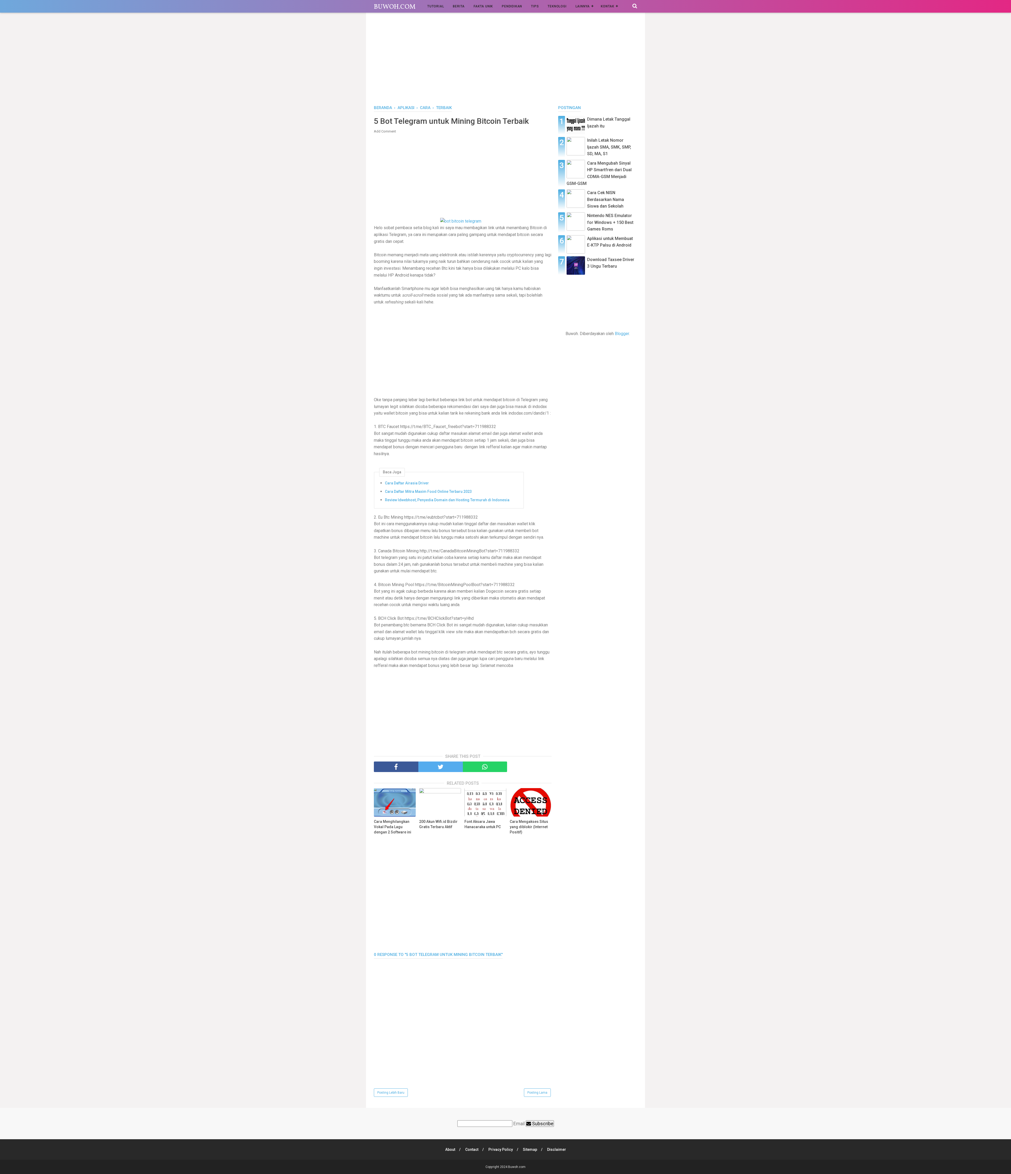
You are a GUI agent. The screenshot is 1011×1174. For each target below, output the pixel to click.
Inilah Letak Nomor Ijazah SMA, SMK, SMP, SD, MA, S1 (609, 147)
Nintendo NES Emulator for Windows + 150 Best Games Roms (610, 222)
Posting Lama (537, 1092)
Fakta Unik (483, 6)
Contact (471, 1149)
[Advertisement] (505, 60)
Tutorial (435, 6)
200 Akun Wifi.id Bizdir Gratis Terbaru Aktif (438, 824)
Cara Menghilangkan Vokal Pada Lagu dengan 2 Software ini (392, 826)
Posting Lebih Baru (390, 1092)
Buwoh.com (394, 7)
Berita (459, 6)
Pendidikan (512, 6)
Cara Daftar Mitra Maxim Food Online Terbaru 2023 (428, 491)
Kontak (607, 6)
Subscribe (542, 1123)
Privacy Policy (500, 1149)
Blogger (622, 333)
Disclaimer (556, 1149)
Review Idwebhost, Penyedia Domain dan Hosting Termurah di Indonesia (447, 500)
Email (519, 1123)
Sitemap (530, 1149)
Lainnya (583, 6)
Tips (535, 6)
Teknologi (557, 6)
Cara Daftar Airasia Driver (407, 483)
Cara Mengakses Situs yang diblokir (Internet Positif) (529, 826)
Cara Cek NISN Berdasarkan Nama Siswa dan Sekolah (605, 199)
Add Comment (385, 131)
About (450, 1149)
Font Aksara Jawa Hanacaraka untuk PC (482, 824)
